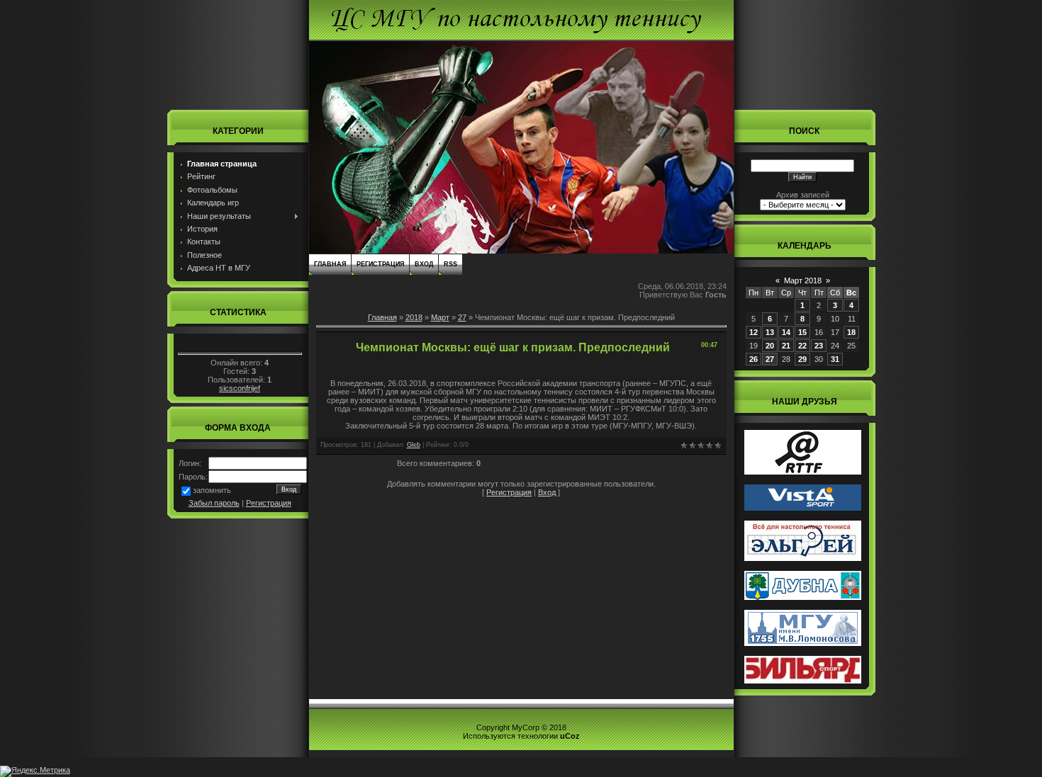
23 (818, 345)
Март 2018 (803, 280)
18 (851, 332)
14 (786, 332)
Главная (330, 264)
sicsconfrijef (239, 388)
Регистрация (268, 503)
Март (440, 317)
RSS (450, 264)
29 (802, 359)
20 (770, 345)
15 (802, 332)
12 (753, 332)
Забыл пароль (214, 503)
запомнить (212, 490)
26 (753, 359)
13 (770, 332)
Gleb (413, 444)
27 (462, 317)
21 (786, 345)
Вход (424, 264)
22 (802, 345)
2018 (413, 317)
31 (835, 359)
